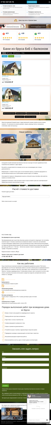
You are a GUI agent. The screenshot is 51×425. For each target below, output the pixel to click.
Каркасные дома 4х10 (21, 113)
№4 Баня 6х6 (5, 76)
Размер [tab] (10, 53)
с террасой (5, 56)
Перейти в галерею (25, 156)
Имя (3, 352)
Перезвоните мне (32, 2)
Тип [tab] (5, 53)
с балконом (11, 56)
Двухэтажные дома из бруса (9, 113)
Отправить (5, 385)
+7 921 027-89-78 (7, 2)
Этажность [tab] (17, 53)
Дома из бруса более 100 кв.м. (33, 113)
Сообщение (4, 367)
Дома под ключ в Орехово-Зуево (28, 20)
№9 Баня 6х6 (5, 102)
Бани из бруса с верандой (30, 116)
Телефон (4, 357)
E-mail (3, 362)
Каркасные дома (44, 113)
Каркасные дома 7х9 (20, 116)
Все (23, 53)
